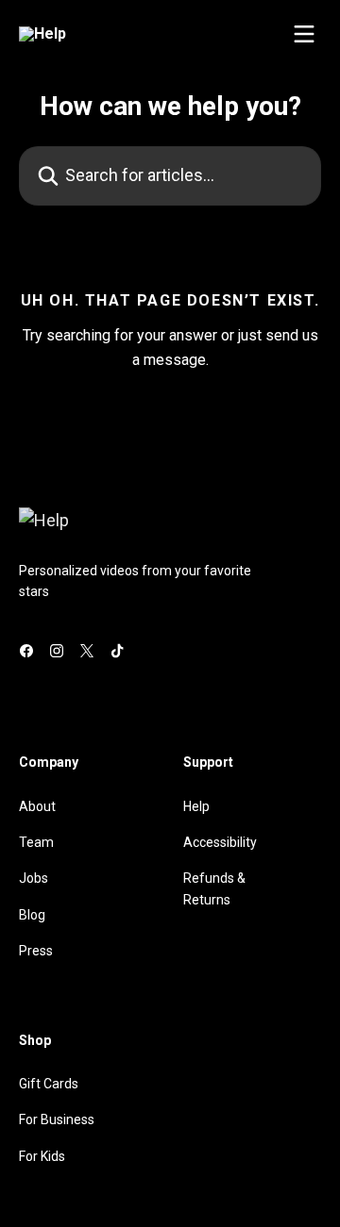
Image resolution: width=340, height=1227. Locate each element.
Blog (32, 914)
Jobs (33, 878)
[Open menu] (304, 34)
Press (36, 950)
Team (36, 842)
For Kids (42, 1156)
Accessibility (220, 842)
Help (196, 806)
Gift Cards (48, 1083)
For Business (56, 1119)
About (37, 806)
